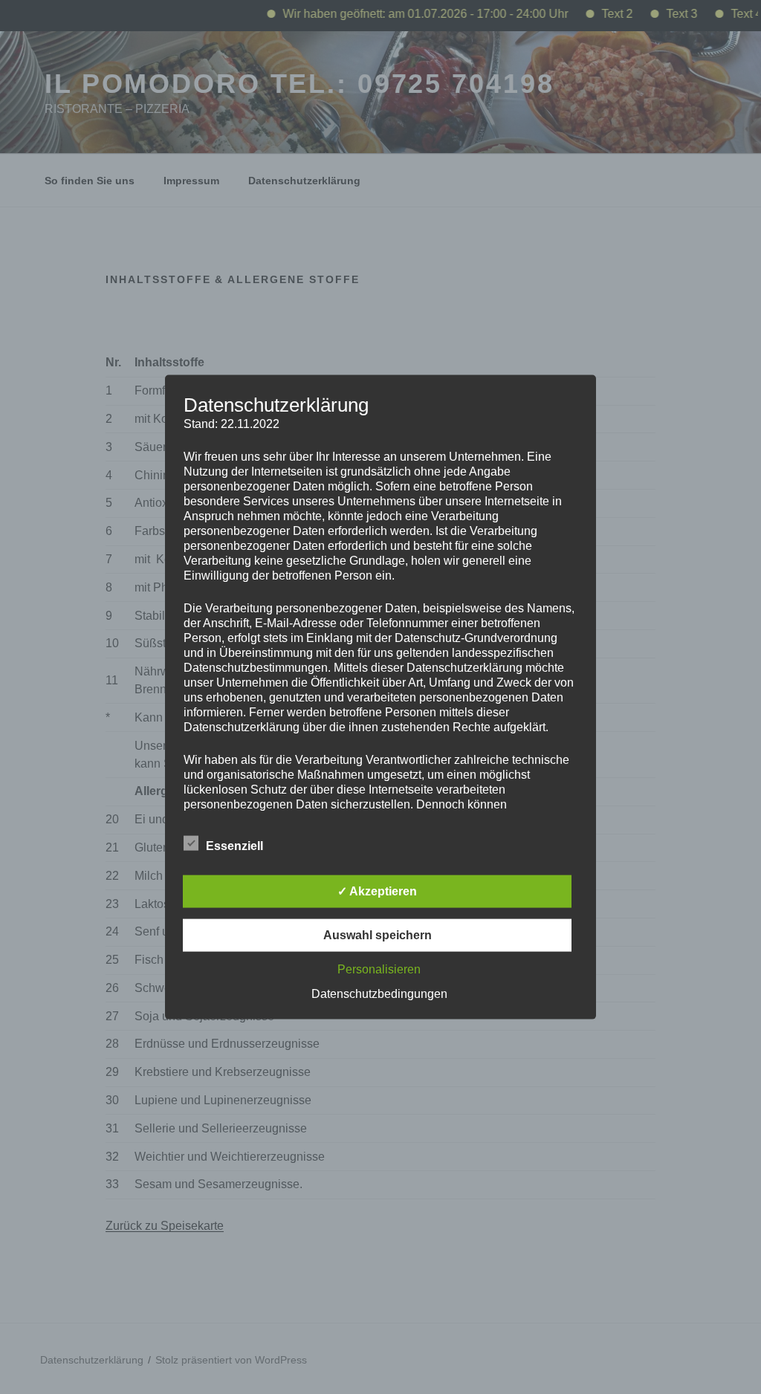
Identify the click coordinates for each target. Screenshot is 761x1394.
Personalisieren (379, 968)
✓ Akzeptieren (377, 890)
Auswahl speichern (377, 934)
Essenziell (234, 845)
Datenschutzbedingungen (379, 993)
